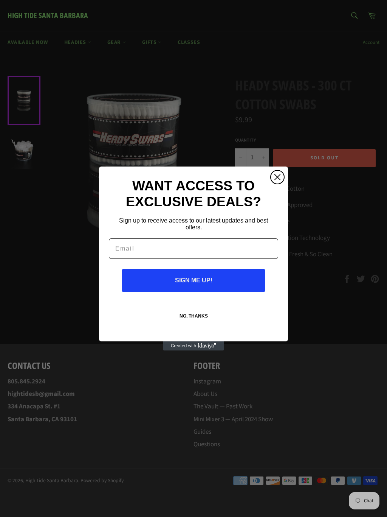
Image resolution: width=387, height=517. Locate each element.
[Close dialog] (277, 177)
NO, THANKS (194, 316)
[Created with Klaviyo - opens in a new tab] (193, 345)
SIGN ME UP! (193, 280)
